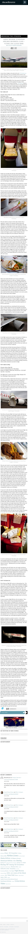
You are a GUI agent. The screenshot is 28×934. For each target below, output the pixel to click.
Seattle (8, 877)
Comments (11, 709)
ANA (14, 860)
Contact (12, 924)
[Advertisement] (14, 20)
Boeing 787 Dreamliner (16, 864)
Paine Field (11, 875)
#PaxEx (6, 853)
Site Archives (3, 932)
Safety (2, 877)
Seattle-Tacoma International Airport (9, 879)
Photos (16, 875)
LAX (12, 873)
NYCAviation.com (22, 73)
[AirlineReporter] (14, 2)
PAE (6, 875)
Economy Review (5, 870)
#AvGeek (2, 853)
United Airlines (20, 881)
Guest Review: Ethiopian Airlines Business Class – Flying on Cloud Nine (14, 41)
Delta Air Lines (5, 868)
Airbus (19, 853)
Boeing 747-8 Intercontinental (11, 862)
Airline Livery (12, 856)
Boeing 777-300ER (21, 862)
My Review (2, 875)
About (4, 924)
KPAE (8, 873)
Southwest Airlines (6, 881)
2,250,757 (19, 727)
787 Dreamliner (13, 853)
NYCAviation (20, 83)
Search (8, 924)
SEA (5, 877)
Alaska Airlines (5, 858)
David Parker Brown (15, 45)
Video (3, 884)
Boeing (19, 861)
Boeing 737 (3, 862)
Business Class (14, 866)
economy (17, 868)
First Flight (11, 870)
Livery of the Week (19, 873)
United (13, 881)
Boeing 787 (5, 864)
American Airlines (7, 860)
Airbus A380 (3, 855)
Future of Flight (3, 873)
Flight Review (19, 871)
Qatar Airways (21, 875)
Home (1, 924)
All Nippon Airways (16, 858)
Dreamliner (12, 868)
